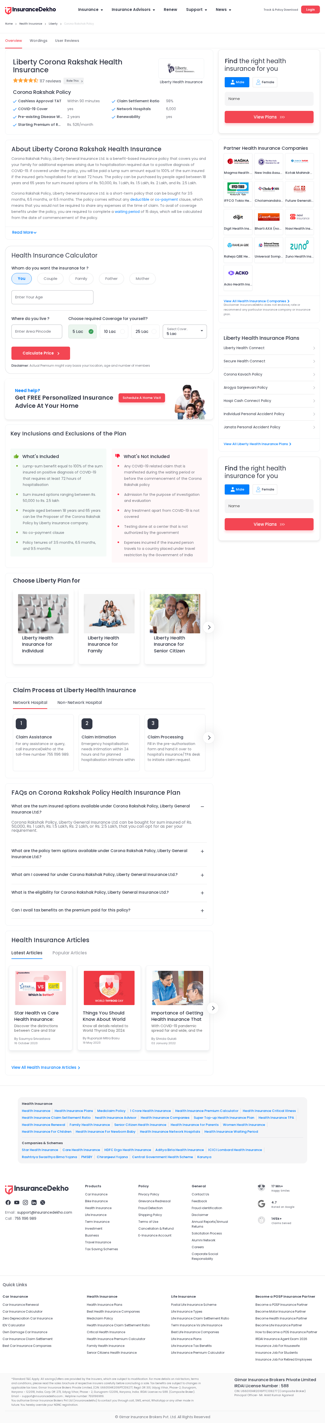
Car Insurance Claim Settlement (28, 1339)
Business (92, 1235)
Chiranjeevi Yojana (112, 1156)
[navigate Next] (209, 627)
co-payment (166, 199)
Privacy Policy (148, 1194)
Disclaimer (200, 1215)
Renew (170, 9)
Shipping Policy (150, 1215)
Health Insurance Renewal (43, 1124)
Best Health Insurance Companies (113, 1311)
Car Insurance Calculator (22, 1311)
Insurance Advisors (131, 9)
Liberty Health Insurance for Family (103, 644)
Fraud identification (207, 1208)
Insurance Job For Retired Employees (283, 1359)
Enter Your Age (29, 297)
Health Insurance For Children (46, 1131)
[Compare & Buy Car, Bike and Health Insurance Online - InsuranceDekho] (30, 11)
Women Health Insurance (244, 1124)
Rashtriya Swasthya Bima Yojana (49, 1156)
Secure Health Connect (244, 361)
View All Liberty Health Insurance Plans (256, 444)
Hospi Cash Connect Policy (247, 400)
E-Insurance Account (154, 1235)
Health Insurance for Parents (195, 1124)
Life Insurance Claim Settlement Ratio (200, 1318)
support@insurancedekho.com (44, 1212)
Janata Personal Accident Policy (252, 427)
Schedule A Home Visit (142, 397)
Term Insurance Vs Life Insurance (196, 1325)
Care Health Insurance (81, 1149)
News (221, 9)
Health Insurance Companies (165, 1117)
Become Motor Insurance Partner (280, 1311)
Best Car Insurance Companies (27, 1346)
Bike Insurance (96, 1201)
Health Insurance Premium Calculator (206, 1110)
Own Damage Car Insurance (25, 1332)
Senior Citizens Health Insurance (112, 1352)
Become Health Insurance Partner (281, 1318)
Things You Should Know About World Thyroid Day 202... (104, 1016)
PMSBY (86, 1156)
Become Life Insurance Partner (278, 1325)
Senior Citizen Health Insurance (140, 1124)
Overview (13, 40)
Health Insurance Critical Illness (269, 1110)
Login (310, 9)
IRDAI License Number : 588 (261, 1386)
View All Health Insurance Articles (43, 1067)
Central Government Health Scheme (162, 1156)
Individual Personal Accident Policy (254, 413)
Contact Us (200, 1194)
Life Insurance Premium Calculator (197, 1352)
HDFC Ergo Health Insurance (127, 1149)
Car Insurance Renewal (21, 1304)
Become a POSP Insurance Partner (281, 1304)
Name (234, 98)
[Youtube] (17, 1203)
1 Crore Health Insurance (150, 1110)
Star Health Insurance (40, 1149)
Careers (198, 1247)
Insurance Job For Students (276, 1352)
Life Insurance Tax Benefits (191, 1346)
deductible (139, 199)
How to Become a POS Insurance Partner (286, 1332)
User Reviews (67, 40)
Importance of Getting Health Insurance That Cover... (177, 1016)
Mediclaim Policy (111, 1110)
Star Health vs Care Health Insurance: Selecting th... (36, 1016)
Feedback (199, 1201)
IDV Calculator (14, 1325)
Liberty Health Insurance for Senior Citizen (169, 644)
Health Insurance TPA (276, 1117)
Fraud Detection (150, 1208)
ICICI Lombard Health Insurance (235, 1149)
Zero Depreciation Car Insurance (28, 1318)
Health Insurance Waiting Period (231, 1131)
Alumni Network (203, 1240)
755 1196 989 (25, 1218)
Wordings (38, 40)
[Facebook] (8, 1203)
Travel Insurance (98, 1242)
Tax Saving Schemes (101, 1249)
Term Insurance (97, 1221)
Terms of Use (148, 1221)
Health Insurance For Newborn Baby (106, 1131)
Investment (93, 1228)
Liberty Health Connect (244, 347)
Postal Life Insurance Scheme (193, 1304)
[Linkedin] (34, 1203)
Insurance (88, 9)
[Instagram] (25, 1203)
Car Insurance (96, 1194)
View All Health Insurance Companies (255, 301)
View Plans (265, 117)
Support (194, 9)
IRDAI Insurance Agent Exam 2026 (281, 1339)
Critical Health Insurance (106, 1332)
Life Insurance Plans (186, 1339)
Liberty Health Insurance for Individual (37, 644)
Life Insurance (95, 1215)
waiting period (127, 211)
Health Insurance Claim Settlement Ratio (56, 1117)
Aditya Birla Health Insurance (179, 1149)
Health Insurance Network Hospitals (170, 1131)
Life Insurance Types (186, 1311)
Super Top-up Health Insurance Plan (224, 1117)
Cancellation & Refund (156, 1228)
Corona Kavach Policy (243, 374)
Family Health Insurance (90, 1124)
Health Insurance (36, 1110)
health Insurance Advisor (115, 1117)
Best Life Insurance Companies (195, 1332)
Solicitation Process (207, 1233)
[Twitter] (43, 1203)
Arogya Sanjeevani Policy (246, 387)
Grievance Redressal (154, 1201)
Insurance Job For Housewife (277, 1346)
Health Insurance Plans (74, 1110)
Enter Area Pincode (33, 331)
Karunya (204, 1156)
